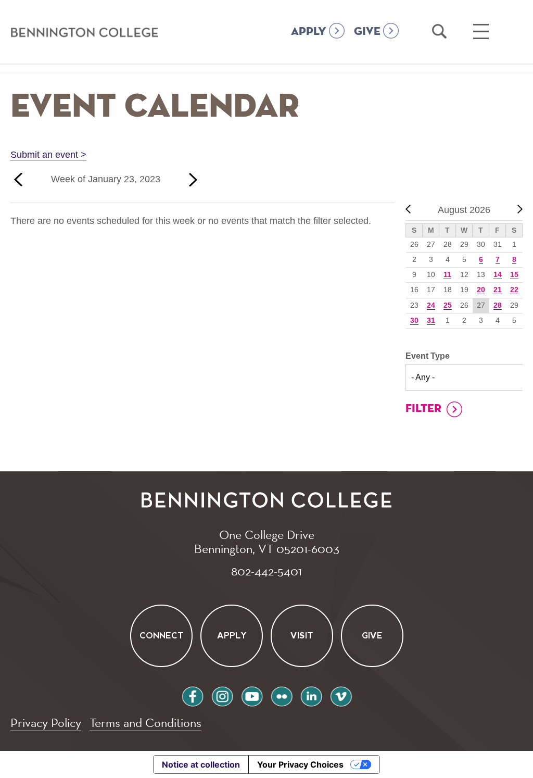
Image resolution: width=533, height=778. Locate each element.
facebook (192, 695)
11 (447, 274)
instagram (222, 695)
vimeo (340, 695)
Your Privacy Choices (300, 764)
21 (497, 289)
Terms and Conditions (145, 722)
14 (497, 274)
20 (481, 289)
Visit (301, 635)
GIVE (367, 31)
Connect (161, 635)
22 (514, 289)
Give (372, 635)
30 (414, 320)
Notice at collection (201, 764)
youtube (251, 695)
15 (514, 274)
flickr (281, 695)
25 (447, 305)
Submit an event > (48, 154)
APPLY (308, 31)
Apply (231, 635)
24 (431, 305)
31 (431, 320)
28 (497, 305)
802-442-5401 (266, 571)
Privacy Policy (45, 722)
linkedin (311, 695)
